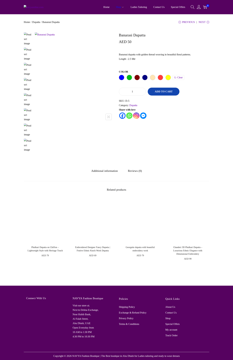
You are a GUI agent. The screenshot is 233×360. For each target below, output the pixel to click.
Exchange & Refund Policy (132, 312)
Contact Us (171, 312)
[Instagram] (136, 115)
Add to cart (164, 91)
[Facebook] (122, 115)
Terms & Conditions (129, 324)
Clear (180, 77)
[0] (205, 7)
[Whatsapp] (129, 115)
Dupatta (36, 22)
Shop (168, 318)
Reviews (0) (135, 170)
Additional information (104, 170)
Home (27, 22)
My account (171, 329)
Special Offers (172, 324)
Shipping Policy (127, 307)
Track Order (171, 335)
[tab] (104, 171)
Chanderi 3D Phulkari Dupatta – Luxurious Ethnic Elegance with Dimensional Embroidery (187, 250)
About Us (170, 307)
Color (123, 71)
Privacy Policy (126, 318)
